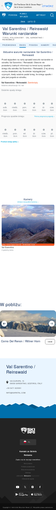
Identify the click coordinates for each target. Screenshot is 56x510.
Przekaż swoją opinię (9, 142)
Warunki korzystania (28, 470)
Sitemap (28, 473)
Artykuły (41, 15)
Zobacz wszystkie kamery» (28, 202)
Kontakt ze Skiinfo (28, 451)
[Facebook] (40, 487)
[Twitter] (25, 487)
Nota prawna (28, 463)
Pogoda (13, 15)
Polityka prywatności (28, 467)
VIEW (50, 341)
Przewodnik (9, 45)
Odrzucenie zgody (28, 479)
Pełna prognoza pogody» (44, 116)
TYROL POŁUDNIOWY (13, 37)
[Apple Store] (36, 494)
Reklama (28, 455)
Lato (30, 21)
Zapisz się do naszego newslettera (28, 459)
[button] (52, 15)
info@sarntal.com (16, 392)
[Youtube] (18, 487)
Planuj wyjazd (24, 15)
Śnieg (22, 45)
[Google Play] (22, 494)
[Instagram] (32, 487)
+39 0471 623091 (13, 388)
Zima (23, 21)
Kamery (45, 45)
